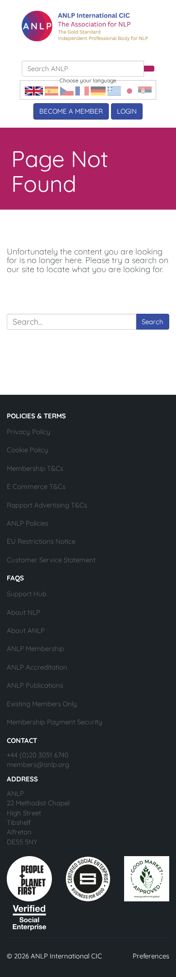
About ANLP (26, 630)
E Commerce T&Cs (36, 486)
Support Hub (26, 593)
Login (127, 111)
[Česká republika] (67, 90)
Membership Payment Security (54, 722)
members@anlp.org (38, 764)
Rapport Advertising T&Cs (47, 505)
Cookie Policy (27, 449)
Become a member (71, 111)
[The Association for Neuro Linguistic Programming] (85, 26)
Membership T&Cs (35, 468)
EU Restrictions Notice (41, 541)
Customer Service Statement (51, 560)
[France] (82, 90)
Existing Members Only (42, 703)
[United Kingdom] (34, 90)
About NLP (23, 612)
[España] (51, 90)
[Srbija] (145, 90)
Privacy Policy (29, 431)
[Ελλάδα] (114, 90)
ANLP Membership (35, 648)
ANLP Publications (35, 685)
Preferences (151, 956)
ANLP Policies (27, 523)
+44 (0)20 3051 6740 (38, 755)
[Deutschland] (98, 90)
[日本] (129, 90)
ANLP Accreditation (37, 667)
